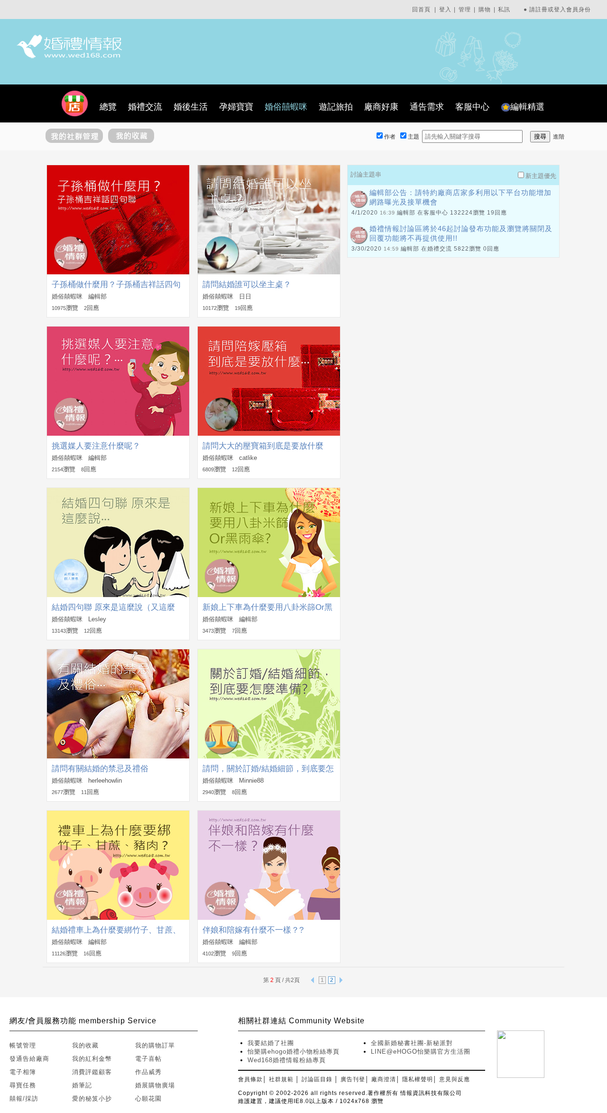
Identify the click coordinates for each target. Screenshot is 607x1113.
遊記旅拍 (336, 107)
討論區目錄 (317, 1079)
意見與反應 (454, 1079)
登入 (445, 9)
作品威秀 (148, 1072)
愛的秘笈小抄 (92, 1098)
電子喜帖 (148, 1058)
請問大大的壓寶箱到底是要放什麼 (262, 445)
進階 (558, 136)
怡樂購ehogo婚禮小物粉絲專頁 (294, 1051)
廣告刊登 (352, 1079)
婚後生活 (191, 107)
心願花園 (148, 1098)
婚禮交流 (145, 107)
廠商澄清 (383, 1079)
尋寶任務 (22, 1085)
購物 (484, 9)
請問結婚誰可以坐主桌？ (246, 284)
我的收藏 (85, 1045)
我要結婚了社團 (271, 1043)
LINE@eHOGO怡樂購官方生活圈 (420, 1051)
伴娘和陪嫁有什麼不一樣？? (253, 930)
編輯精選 (527, 107)
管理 (465, 9)
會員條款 (250, 1079)
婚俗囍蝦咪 (286, 107)
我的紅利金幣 (92, 1058)
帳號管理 (22, 1045)
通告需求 (427, 107)
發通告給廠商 (29, 1058)
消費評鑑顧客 (92, 1072)
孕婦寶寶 (236, 107)
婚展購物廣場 (155, 1085)
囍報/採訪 (23, 1098)
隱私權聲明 (417, 1079)
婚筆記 (82, 1085)
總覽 (108, 107)
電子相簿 (22, 1072)
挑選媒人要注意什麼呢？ (96, 445)
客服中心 (472, 107)
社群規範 (281, 1079)
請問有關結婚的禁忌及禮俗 (100, 768)
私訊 (504, 9)
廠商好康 (381, 107)
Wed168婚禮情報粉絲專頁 (287, 1060)
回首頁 (421, 9)
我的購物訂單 (155, 1045)
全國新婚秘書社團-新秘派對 (412, 1043)
